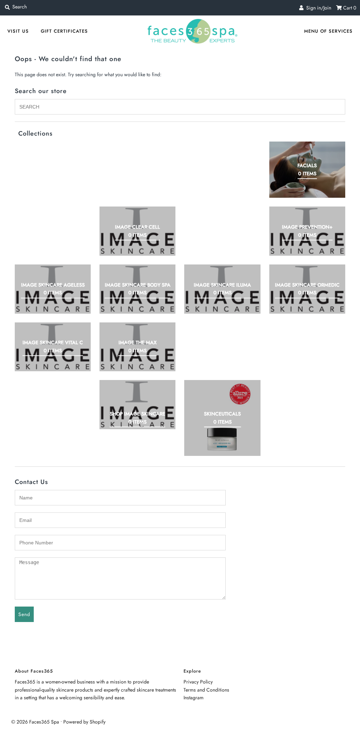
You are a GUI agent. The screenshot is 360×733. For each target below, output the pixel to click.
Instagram (194, 697)
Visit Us (18, 31)
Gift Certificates (64, 31)
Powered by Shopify (84, 721)
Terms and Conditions (206, 689)
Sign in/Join (317, 7)
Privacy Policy (198, 681)
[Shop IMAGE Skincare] (137, 404)
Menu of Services (328, 31)
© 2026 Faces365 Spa (35, 721)
